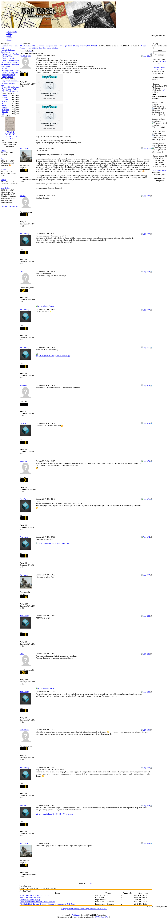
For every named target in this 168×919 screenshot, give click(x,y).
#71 (148, 499)
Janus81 (22, 196)
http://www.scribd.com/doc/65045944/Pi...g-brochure (55, 814)
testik (163, 90)
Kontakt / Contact (8, 75)
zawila (4, 97)
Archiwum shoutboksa (10, 206)
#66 (148, 309)
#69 (148, 423)
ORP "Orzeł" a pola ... (10, 91)
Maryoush (5, 110)
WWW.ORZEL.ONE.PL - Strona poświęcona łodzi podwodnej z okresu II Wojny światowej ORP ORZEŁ (58, 46)
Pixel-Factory (24, 234)
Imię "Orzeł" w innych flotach (30, 897)
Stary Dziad (5, 188)
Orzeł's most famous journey (30, 900)
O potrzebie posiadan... (10, 87)
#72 (148, 537)
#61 (148, 56)
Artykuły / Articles (8, 58)
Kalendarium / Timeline (10, 54)
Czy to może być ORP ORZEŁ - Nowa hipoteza (37, 902)
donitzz (4, 108)
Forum (4, 68)
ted (3, 114)
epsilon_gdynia (25, 56)
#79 (148, 805)
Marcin (4, 101)
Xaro (3, 159)
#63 (148, 196)
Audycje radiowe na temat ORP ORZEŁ (34, 895)
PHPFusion (76, 915)
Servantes (23, 385)
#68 (148, 385)
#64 (148, 234)
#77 (148, 730)
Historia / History (8, 56)
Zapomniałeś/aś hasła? (159, 68)
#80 (148, 843)
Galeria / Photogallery (10, 73)
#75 (148, 654)
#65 (148, 271)
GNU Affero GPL (101, 917)
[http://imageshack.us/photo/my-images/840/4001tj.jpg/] (94, 355)
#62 (148, 148)
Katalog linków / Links (10, 71)
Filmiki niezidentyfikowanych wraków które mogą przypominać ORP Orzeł (47, 904)
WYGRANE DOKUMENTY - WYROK (10, 136)
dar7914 (5, 112)
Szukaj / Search (7, 77)
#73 (148, 575)
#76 (148, 692)
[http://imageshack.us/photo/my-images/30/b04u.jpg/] (94, 543)
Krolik (4, 106)
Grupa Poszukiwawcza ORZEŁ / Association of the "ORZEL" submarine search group (10, 63)
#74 (148, 616)
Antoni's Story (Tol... (9, 89)
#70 (148, 461)
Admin (3, 151)
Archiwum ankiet (159, 170)
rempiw (4, 95)
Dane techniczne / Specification (8, 51)
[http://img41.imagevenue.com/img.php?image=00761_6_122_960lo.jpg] (94, 117)
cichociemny (24, 730)
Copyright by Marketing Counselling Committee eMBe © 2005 (84, 909)
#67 (148, 347)
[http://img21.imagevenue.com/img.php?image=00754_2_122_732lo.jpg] (94, 87)
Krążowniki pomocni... (10, 81)
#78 (148, 767)
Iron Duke (5, 99)
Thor (3, 103)
